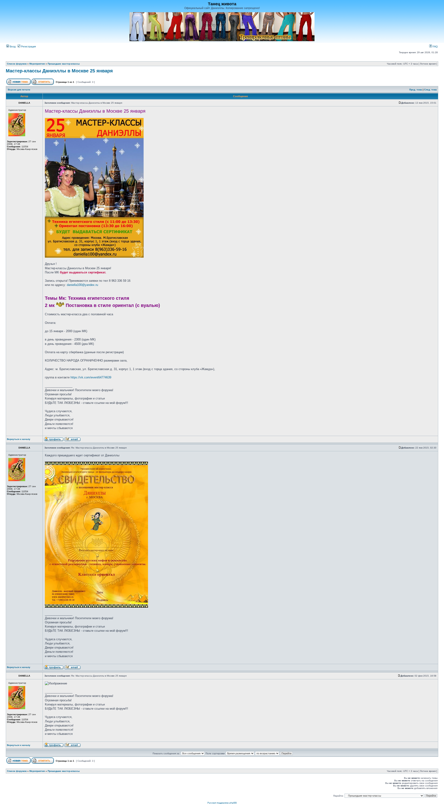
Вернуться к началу (18, 439)
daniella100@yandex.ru (82, 285)
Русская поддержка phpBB (222, 802)
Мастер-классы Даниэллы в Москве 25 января (59, 70)
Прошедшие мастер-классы (64, 63)
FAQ (435, 46)
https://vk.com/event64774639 (91, 377)
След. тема (430, 89)
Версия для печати (19, 89)
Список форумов (17, 63)
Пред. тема (415, 89)
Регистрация (28, 46)
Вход (12, 46)
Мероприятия (37, 63)
